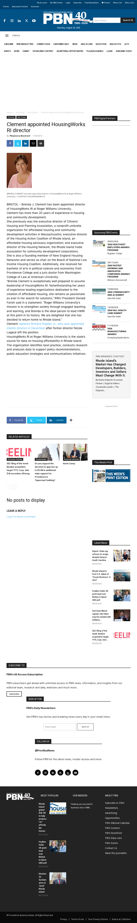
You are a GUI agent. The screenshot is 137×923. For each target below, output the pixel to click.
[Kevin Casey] (75, 452)
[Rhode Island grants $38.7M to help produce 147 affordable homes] (57, 808)
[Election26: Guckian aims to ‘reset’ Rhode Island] (57, 878)
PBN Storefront (113, 833)
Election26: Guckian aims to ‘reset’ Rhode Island (42, 883)
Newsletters (111, 807)
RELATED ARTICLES (19, 436)
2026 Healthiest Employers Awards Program (118, 247)
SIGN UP (85, 727)
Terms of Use (77, 919)
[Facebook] (4, 21)
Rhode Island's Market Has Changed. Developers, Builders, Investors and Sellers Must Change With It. (111, 368)
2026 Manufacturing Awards (116, 331)
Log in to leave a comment (21, 516)
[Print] (40, 143)
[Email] (33, 143)
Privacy (63, 919)
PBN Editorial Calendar (117, 822)
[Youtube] (34, 21)
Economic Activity (15, 459)
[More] (71, 420)
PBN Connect (112, 828)
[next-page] (14, 487)
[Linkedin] (19, 21)
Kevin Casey (69, 463)
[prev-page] (9, 487)
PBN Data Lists (113, 838)
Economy (20, 112)
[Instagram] (12, 21)
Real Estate (33, 112)
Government (41, 459)
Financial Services (71, 459)
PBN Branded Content (110, 356)
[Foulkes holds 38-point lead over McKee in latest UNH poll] (122, 595)
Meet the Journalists (116, 853)
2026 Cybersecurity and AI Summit (118, 293)
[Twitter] (26, 21)
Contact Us (111, 848)
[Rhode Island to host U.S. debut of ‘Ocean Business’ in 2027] (122, 575)
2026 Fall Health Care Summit (116, 311)
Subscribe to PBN (114, 802)
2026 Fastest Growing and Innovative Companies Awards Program (118, 271)
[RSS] (60, 772)
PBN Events (111, 843)
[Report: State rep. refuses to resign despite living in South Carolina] (122, 555)
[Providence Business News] (68, 18)
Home (10, 112)
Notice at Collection (121, 919)
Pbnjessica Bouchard (20, 135)
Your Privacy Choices (98, 919)
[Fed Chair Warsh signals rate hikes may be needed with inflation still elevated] (122, 615)
